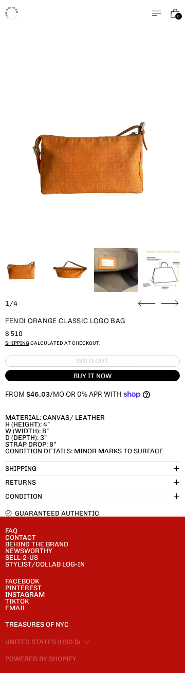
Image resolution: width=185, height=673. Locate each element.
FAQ (11, 531)
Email (15, 608)
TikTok (17, 601)
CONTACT (20, 537)
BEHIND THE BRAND (36, 544)
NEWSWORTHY (28, 551)
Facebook (22, 581)
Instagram (25, 594)
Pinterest (23, 588)
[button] (92, 157)
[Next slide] (170, 303)
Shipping (17, 343)
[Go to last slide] (147, 303)
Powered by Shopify (41, 659)
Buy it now (92, 376)
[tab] (22, 270)
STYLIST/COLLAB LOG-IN (45, 564)
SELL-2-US (21, 557)
